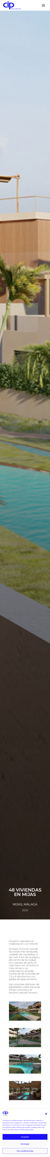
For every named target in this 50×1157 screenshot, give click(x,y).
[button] (46, 1114)
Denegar (25, 1144)
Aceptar (25, 1137)
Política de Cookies (26, 1130)
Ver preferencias (25, 1151)
